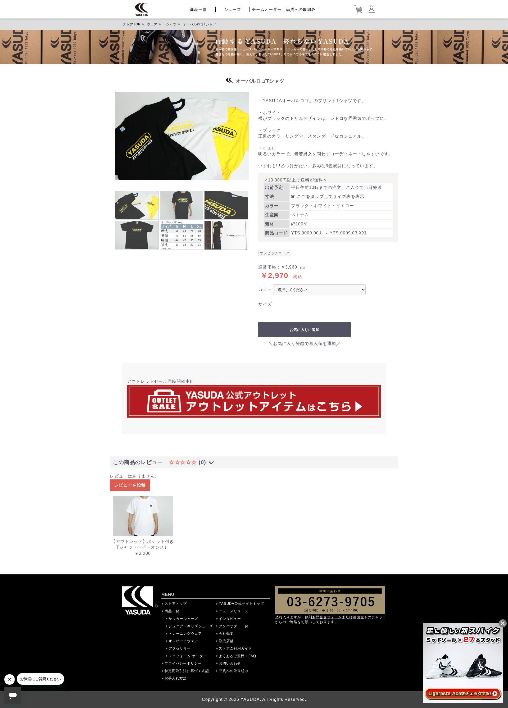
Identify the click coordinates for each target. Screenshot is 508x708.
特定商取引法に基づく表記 (187, 671)
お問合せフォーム (327, 617)
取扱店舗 (226, 641)
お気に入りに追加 (304, 330)
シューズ (232, 9)
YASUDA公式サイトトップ (241, 604)
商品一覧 (198, 9)
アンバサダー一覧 (233, 626)
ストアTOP (131, 24)
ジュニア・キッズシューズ (191, 626)
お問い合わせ (230, 663)
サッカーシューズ (183, 619)
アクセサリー (180, 648)
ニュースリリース (233, 611)
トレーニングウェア (185, 634)
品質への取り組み (233, 671)
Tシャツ (170, 24)
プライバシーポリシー (183, 663)
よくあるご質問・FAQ (237, 656)
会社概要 (226, 634)
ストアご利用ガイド (235, 648)
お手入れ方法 (176, 678)
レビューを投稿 (130, 485)
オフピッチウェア (183, 641)
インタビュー (230, 619)
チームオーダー (267, 9)
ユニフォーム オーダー (188, 656)
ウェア (152, 24)
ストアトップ (176, 604)
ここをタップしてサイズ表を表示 (330, 196)
